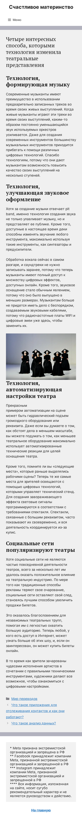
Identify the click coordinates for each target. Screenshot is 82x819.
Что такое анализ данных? (33, 723)
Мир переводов (24, 699)
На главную (41, 810)
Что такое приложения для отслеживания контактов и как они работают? (35, 711)
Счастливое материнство (41, 7)
